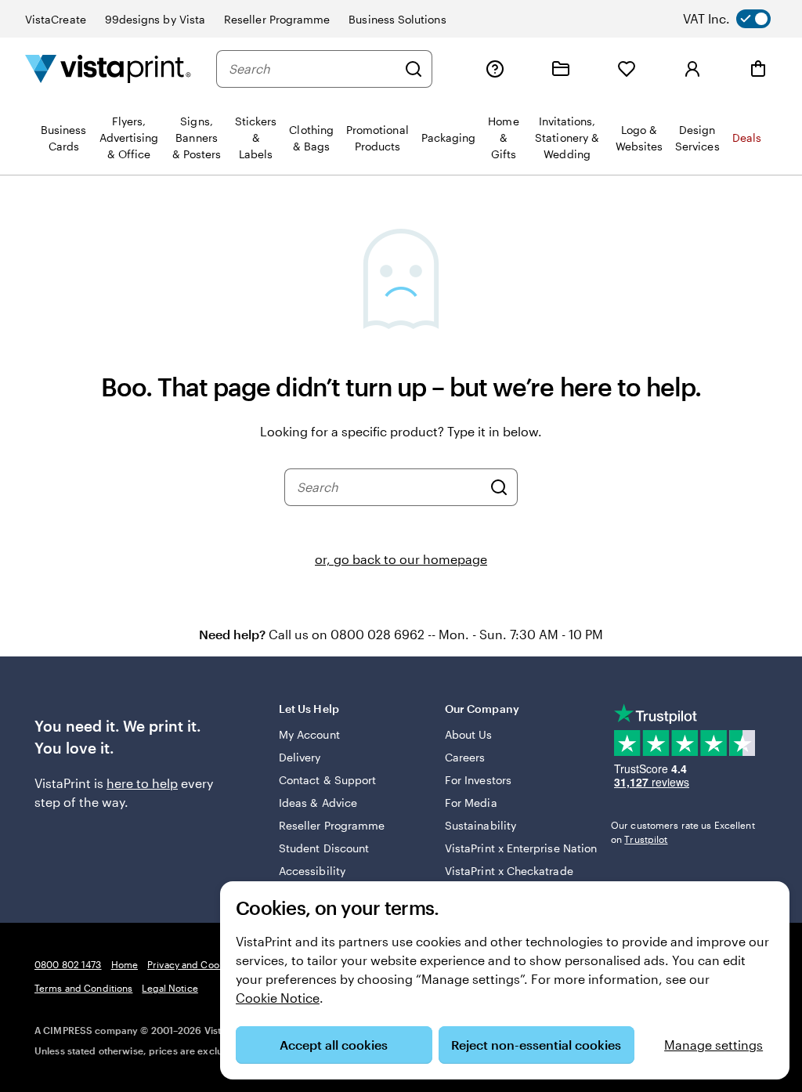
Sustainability (480, 825)
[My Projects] (561, 69)
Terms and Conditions (83, 987)
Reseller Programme (277, 19)
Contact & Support (327, 779)
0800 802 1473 (68, 964)
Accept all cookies (334, 1044)
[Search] (413, 69)
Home (124, 964)
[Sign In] (692, 69)
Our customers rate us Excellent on (683, 831)
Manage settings (713, 1044)
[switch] (739, 18)
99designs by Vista (155, 19)
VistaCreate (55, 19)
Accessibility (312, 870)
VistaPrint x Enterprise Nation (521, 848)
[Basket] (758, 69)
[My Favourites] (626, 69)
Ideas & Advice (318, 802)
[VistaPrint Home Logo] (108, 68)
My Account (309, 734)
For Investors (478, 779)
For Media (471, 802)
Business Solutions (397, 19)
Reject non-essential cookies (536, 1044)
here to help (142, 783)
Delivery (300, 757)
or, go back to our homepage (401, 558)
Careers (465, 757)
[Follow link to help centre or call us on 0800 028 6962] (495, 69)
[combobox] (312, 69)
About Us (469, 734)
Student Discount (324, 848)
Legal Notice (169, 987)
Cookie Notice (278, 997)
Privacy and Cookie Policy (204, 964)
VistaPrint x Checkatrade (509, 870)
